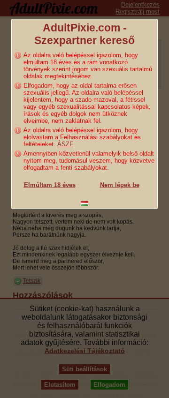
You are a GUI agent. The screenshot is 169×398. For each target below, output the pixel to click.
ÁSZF (65, 144)
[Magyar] (84, 203)
